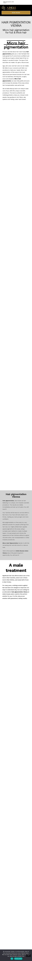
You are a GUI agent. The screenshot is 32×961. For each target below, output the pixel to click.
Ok (12, 958)
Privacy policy (18, 958)
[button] (29, 8)
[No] (28, 955)
